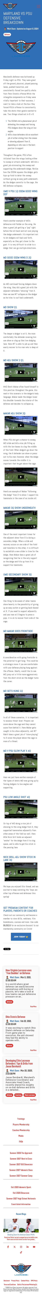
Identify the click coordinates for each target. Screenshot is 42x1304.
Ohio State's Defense (15, 1017)
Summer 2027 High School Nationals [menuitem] (21, 1198)
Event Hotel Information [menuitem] (21, 1204)
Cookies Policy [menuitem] (25, 1281)
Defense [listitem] (9, 1002)
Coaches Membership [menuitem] (21, 1130)
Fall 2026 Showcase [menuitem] (21, 1193)
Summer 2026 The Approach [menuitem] (21, 1153)
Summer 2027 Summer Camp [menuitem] (21, 1175)
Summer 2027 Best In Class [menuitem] (21, 1158)
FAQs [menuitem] (21, 1141)
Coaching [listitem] (18, 1095)
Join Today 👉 (21, 937)
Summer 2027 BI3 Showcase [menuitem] (21, 1164)
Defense (7, 34)
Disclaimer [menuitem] (7, 1281)
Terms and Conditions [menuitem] (10, 1285)
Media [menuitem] (21, 1136)
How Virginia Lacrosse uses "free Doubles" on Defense (18, 972)
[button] (38, 6)
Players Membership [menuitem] (21, 1124)
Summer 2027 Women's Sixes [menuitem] (21, 1170)
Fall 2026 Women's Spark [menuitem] (21, 1187)
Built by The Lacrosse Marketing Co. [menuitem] (27, 1285)
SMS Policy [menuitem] (34, 1281)
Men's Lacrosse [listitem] (30, 1095)
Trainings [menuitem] (21, 1119)
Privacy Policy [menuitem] (15, 1281)
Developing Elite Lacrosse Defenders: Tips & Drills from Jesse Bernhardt (19, 1063)
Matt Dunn (11, 28)
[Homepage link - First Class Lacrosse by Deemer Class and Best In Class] (21, 1276)
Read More (33, 1007)
